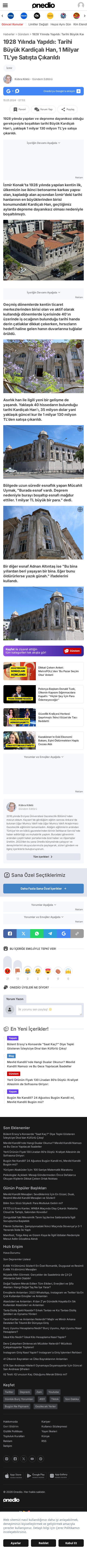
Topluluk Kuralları (13, 1436)
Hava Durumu (11, 1252)
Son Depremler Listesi (17, 1259)
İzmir (9, 68)
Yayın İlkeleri (49, 1431)
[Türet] (63, 16)
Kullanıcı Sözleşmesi (54, 1426)
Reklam (7, 1441)
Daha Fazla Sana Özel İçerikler (41, 888)
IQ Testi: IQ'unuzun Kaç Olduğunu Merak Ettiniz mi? (35, 1374)
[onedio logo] (41, 1500)
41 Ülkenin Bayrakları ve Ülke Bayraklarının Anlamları (35, 1359)
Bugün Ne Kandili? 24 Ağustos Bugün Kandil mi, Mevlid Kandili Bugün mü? (41, 1100)
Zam (39, 1392)
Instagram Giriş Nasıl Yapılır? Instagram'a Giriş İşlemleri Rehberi (42, 1352)
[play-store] (36, 1475)
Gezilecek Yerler (45, 1406)
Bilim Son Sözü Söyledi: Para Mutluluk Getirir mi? (33, 1203)
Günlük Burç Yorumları (19, 1399)
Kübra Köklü (34, 79)
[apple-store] (14, 1475)
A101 (42, 1399)
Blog (11, 1055)
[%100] (37, 16)
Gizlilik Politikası (12, 1431)
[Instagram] (6, 1458)
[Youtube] (32, 1458)
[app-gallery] (59, 1475)
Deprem (25, 1392)
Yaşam (13, 1038)
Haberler (9, 34)
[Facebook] (15, 1458)
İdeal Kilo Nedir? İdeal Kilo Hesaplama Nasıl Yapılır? (34, 1337)
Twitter (9, 1392)
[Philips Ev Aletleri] (10, 16)
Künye (45, 1436)
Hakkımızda (10, 1421)
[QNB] (50, 16)
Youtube (53, 1392)
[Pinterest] (40, 1458)
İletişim (7, 1445)
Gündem (23, 34)
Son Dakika (72, 1399)
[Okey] (23, 16)
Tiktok (55, 1399)
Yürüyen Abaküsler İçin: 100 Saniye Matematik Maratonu (38, 1169)
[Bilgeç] (76, 16)
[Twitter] (23, 1458)
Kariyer (45, 1421)
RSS (43, 1441)
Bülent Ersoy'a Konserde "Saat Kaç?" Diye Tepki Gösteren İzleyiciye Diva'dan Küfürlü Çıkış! (40, 1046)
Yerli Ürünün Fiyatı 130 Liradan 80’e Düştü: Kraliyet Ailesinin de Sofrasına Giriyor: (42, 1082)
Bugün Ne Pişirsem (17, 1406)
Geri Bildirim (10, 1426)
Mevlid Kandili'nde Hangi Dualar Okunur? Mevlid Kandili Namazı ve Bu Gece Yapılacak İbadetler (41, 1064)
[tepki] (7, 971)
